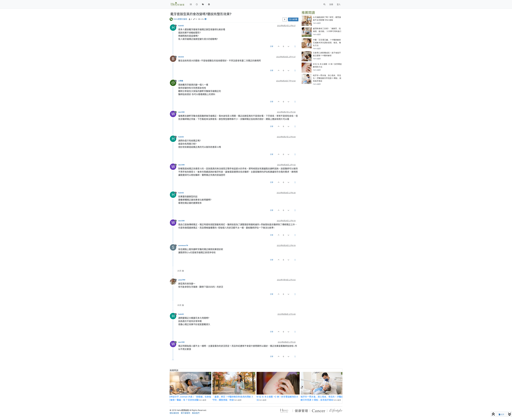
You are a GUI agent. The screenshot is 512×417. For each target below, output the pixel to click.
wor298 (181, 112)
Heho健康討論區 (180, 19)
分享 (271, 46)
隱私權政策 (174, 413)
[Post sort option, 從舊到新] (285, 19)
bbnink (181, 57)
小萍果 (180, 81)
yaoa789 (181, 280)
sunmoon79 (183, 245)
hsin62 (181, 26)
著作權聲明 (185, 413)
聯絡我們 (195, 413)
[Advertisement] (322, 104)
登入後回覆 (293, 19)
